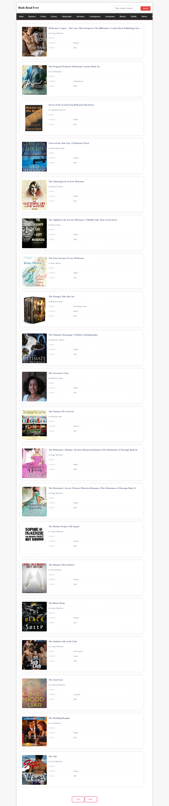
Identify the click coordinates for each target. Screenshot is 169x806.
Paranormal (110, 16)
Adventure (80, 16)
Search (145, 8)
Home (21, 16)
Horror (144, 16)
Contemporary (94, 16)
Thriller (134, 16)
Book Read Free (28, 7)
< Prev (78, 799)
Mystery (123, 16)
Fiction (43, 16)
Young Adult (66, 16)
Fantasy (54, 16)
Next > (91, 799)
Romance (32, 16)
